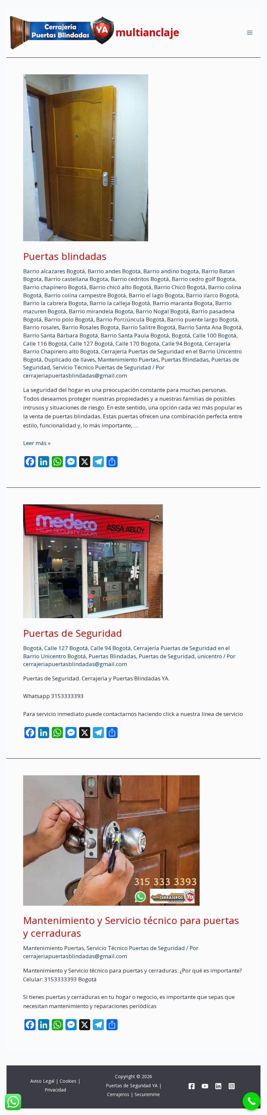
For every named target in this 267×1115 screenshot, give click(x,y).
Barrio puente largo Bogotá (202, 319)
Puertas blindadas (64, 256)
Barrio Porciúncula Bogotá (130, 319)
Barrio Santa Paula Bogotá (135, 335)
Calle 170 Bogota (137, 343)
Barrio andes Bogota (114, 271)
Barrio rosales (41, 327)
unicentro (209, 656)
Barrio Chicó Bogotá (179, 287)
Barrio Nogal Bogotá (162, 311)
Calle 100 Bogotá (214, 335)
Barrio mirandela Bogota (101, 311)
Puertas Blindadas (185, 359)
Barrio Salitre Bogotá (148, 327)
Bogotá (181, 335)
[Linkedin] (218, 1086)
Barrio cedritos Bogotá (140, 279)
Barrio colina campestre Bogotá (85, 295)
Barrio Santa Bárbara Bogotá (60, 335)
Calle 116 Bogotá (45, 343)
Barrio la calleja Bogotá (120, 303)
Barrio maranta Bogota (183, 303)
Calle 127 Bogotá (91, 343)
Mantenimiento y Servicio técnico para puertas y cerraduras (131, 927)
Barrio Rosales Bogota (90, 327)
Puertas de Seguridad (72, 633)
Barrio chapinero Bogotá (55, 287)
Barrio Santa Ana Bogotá (210, 327)
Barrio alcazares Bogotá (54, 271)
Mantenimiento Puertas (128, 359)
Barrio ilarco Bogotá (212, 295)
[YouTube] (205, 1086)
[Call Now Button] (251, 1101)
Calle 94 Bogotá (182, 343)
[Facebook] (191, 1086)
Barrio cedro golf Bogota (203, 279)
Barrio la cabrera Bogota (55, 303)
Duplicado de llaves (69, 359)
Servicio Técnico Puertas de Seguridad (102, 367)
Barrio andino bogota (171, 271)
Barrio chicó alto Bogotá (120, 287)
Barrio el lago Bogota (156, 295)
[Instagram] (231, 1086)
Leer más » (36, 443)
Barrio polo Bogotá (68, 319)
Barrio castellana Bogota (76, 279)
